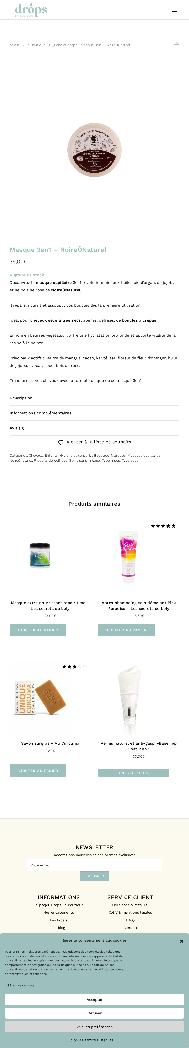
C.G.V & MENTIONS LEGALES (92, 1040)
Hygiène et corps (63, 45)
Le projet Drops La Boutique (59, 905)
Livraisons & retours (130, 905)
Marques (118, 455)
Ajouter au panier (37, 630)
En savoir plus (133, 773)
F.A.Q (130, 920)
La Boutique (36, 45)
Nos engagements (58, 912)
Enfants (51, 455)
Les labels (58, 920)
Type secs (130, 460)
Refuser (95, 1013)
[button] (181, 940)
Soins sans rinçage (84, 460)
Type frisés (111, 460)
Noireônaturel (21, 460)
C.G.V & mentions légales (130, 912)
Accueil (16, 45)
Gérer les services (20, 985)
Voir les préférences (94, 1027)
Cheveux (36, 455)
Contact (130, 928)
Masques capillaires (144, 455)
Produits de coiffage (50, 460)
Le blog (58, 928)
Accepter (95, 999)
